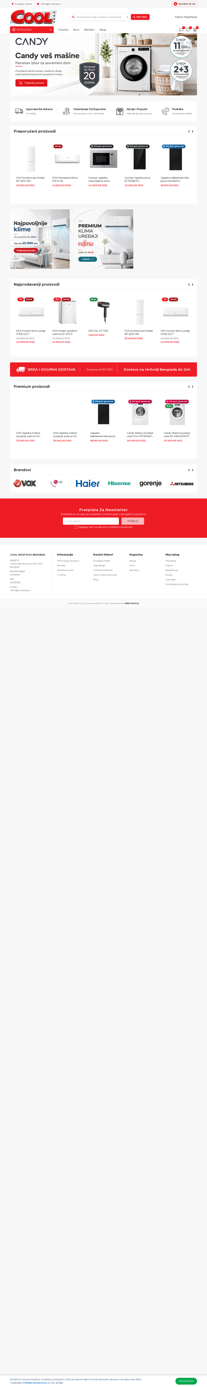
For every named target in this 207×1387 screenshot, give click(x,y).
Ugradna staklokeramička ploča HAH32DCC (175, 179)
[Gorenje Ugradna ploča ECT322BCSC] (140, 159)
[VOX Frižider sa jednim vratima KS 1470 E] (67, 312)
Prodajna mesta (101, 560)
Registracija (190, 17)
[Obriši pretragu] (127, 17)
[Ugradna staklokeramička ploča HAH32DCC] (176, 159)
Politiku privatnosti (35, 1382)
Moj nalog (171, 560)
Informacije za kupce (68, 560)
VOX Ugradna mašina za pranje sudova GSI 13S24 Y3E (65, 435)
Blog (95, 579)
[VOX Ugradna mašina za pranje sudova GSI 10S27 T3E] (29, 414)
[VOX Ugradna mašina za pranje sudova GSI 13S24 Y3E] (66, 414)
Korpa (169, 574)
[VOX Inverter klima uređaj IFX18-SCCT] (31, 312)
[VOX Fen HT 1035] (103, 312)
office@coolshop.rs (20, 590)
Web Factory (132, 603)
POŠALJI (132, 521)
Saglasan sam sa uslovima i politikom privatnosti (105, 527)
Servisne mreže (65, 570)
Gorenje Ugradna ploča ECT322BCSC (137, 179)
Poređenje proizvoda (177, 584)
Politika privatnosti (103, 570)
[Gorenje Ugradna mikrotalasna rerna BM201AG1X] (103, 159)
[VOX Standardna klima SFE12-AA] (67, 159)
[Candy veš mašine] (103, 64)
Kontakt (61, 565)
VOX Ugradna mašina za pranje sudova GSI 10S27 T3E (28, 435)
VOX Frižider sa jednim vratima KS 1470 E (64, 332)
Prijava (178, 17)
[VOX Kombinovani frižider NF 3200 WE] (31, 159)
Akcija (103, 29)
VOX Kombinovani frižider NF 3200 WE (30, 179)
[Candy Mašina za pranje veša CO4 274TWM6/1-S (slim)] (140, 414)
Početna (63, 29)
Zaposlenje (99, 565)
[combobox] (110, 17)
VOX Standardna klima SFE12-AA (64, 179)
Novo (76, 29)
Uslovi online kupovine (105, 574)
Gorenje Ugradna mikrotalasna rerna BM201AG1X (98, 179)
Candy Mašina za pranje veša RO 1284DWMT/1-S (177, 435)
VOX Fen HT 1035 (98, 330)
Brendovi (89, 29)
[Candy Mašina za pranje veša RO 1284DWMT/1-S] (177, 414)
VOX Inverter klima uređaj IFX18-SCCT (30, 332)
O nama (61, 574)
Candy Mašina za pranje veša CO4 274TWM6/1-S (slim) (140, 435)
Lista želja (171, 579)
